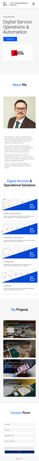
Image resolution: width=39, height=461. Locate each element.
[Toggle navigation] (33, 4)
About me (10, 39)
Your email (7, 430)
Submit (19, 451)
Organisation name (9, 435)
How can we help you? (10, 441)
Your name (7, 424)
